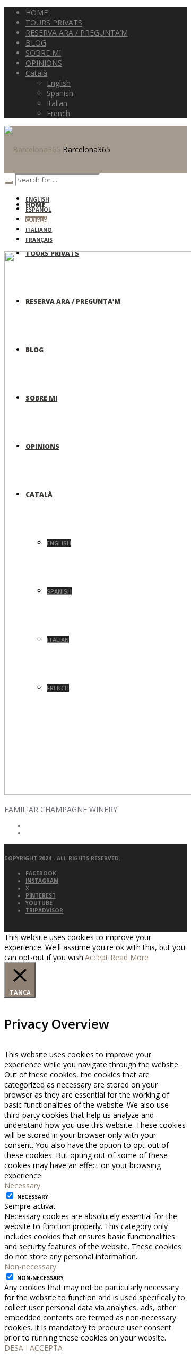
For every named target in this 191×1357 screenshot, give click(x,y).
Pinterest (40, 895)
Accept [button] (96, 957)
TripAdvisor (44, 910)
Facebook (40, 873)
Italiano (38, 229)
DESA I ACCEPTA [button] (33, 1348)
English (37, 199)
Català (36, 219)
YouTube (39, 903)
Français (39, 239)
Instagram (41, 880)
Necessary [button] (22, 1185)
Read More (129, 957)
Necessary (32, 1197)
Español (38, 209)
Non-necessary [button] (30, 1267)
